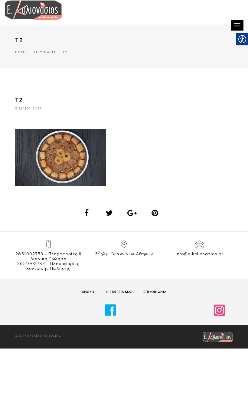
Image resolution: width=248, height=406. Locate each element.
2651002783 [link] (31, 263)
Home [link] (21, 52)
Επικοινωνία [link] (154, 291)
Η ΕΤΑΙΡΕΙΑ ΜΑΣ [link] (119, 291)
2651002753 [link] (29, 253)
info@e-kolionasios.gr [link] (200, 253)
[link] (33, 10)
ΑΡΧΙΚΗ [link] (88, 291)
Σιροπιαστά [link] (45, 52)
